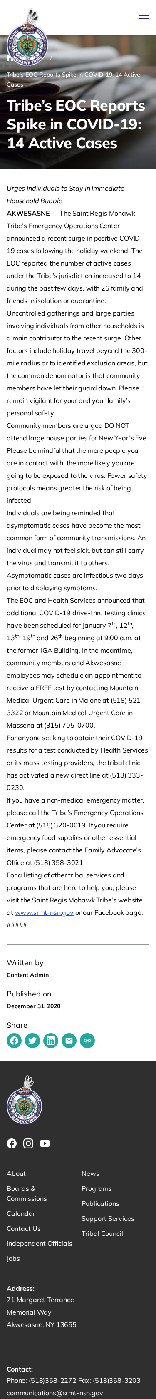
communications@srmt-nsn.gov (55, 1393)
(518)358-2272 (53, 1380)
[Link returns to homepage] (27, 37)
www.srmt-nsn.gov (44, 912)
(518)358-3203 (117, 1380)
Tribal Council (102, 1233)
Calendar (21, 1213)
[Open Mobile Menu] (144, 19)
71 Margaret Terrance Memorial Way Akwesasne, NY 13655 (42, 1312)
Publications (100, 1203)
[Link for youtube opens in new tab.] (45, 1143)
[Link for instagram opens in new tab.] (28, 1143)
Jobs (13, 1258)
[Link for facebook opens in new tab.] (12, 1143)
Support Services (108, 1218)
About (16, 1173)
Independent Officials (39, 1243)
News (90, 1173)
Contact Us (24, 1228)
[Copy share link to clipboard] (87, 1040)
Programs (97, 1188)
